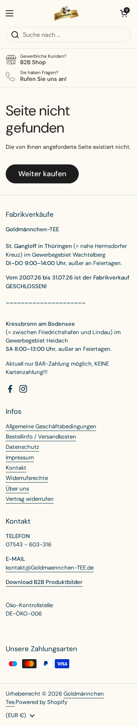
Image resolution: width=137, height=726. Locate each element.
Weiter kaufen (42, 173)
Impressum (20, 457)
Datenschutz (22, 447)
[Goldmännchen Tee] (67, 13)
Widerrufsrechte (27, 478)
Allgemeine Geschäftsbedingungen (51, 426)
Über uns (17, 488)
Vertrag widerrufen (30, 499)
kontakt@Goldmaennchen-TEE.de (50, 567)
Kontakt (16, 468)
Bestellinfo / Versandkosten (41, 436)
